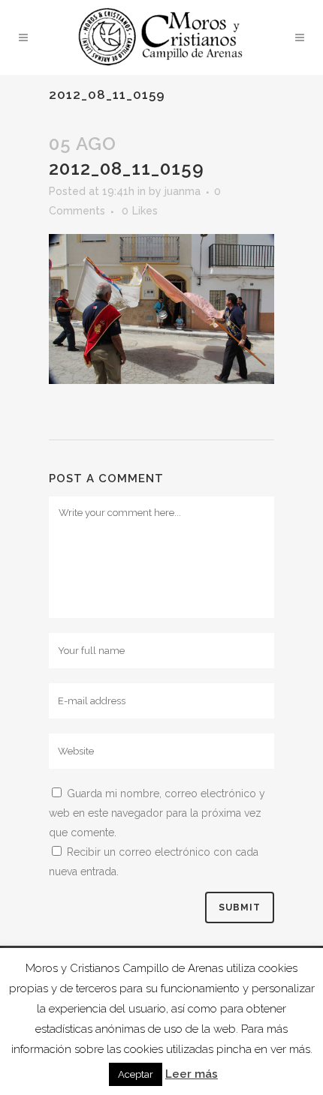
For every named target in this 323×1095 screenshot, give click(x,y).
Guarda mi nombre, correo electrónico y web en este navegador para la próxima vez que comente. (157, 813)
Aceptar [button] (135, 1074)
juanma (183, 191)
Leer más (191, 1074)
